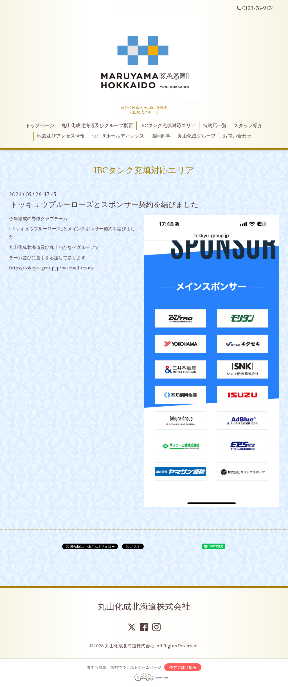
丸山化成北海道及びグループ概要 (97, 126)
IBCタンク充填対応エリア (168, 126)
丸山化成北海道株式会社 (144, 606)
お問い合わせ (237, 136)
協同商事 (160, 136)
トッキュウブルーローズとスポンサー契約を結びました (104, 204)
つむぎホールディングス (118, 136)
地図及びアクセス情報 (61, 136)
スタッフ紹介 (248, 126)
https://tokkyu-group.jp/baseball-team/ (51, 268)
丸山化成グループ (196, 136)
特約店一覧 (215, 126)
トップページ (40, 126)
